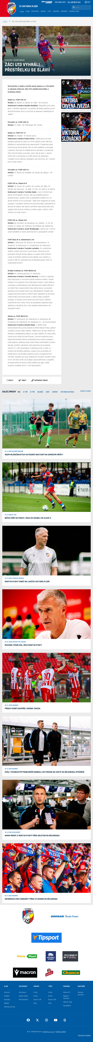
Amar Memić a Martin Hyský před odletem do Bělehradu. (32, 835)
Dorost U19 (37, 1000)
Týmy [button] (49, 11)
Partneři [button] (64, 11)
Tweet (23, 380)
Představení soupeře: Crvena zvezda (22, 708)
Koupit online (23, 996)
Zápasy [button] (43, 11)
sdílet (10, 380)
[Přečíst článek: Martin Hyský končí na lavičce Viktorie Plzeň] (46, 550)
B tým (36, 996)
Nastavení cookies (84, 1035)
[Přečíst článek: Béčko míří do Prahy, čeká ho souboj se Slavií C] (46, 487)
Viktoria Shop (74, 11)
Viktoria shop (67, 1002)
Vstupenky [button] (35, 11)
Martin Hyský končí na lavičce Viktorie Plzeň (27, 581)
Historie (7, 992)
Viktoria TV (66, 992)
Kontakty (7, 1000)
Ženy (35, 1003)
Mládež (6, 1003)
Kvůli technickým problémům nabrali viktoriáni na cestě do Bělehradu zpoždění (44, 772)
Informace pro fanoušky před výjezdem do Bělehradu (31, 899)
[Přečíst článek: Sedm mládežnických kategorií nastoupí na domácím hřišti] (46, 424)
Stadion (6, 996)
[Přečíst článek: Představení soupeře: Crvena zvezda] (46, 678)
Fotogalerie (67, 1006)
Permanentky (23, 1000)
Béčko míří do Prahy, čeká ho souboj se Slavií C (28, 518)
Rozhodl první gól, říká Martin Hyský (23, 645)
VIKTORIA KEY (60, 2)
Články (5, 21)
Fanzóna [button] (56, 11)
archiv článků (85, 391)
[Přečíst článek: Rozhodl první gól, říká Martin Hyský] (46, 614)
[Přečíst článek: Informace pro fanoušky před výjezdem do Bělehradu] (46, 868)
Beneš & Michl (61, 1032)
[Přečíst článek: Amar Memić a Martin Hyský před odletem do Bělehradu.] (46, 804)
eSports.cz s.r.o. (48, 1032)
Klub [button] (27, 11)
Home (22, 12)
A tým (36, 992)
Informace (22, 992)
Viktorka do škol (9, 1007)
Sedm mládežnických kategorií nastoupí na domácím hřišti (34, 454)
